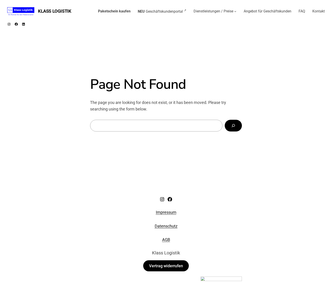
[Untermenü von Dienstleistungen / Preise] (235, 11)
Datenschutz (166, 226)
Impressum (166, 212)
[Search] (233, 125)
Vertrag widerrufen (166, 265)
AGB (166, 239)
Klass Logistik (54, 11)
